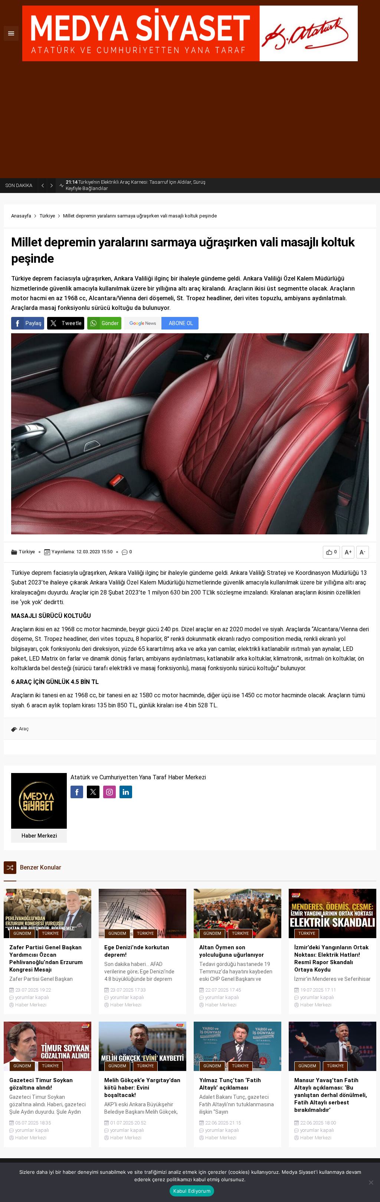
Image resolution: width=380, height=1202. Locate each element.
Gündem (22, 933)
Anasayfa (21, 216)
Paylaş (34, 323)
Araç (24, 728)
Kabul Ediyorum (191, 1191)
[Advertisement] (190, 122)
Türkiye (47, 216)
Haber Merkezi (39, 836)
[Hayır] (370, 1182)
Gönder (110, 323)
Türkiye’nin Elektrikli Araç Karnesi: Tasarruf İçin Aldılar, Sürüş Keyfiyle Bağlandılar (136, 185)
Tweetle (72, 323)
